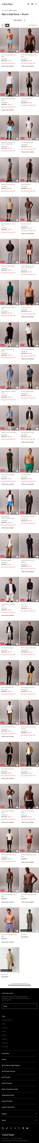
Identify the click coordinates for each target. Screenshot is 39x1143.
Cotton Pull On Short (26, 98)
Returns (4, 1035)
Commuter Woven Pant (7, 687)
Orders (4, 1031)
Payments (5, 1043)
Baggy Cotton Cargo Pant (8, 184)
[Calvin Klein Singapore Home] (7, 4)
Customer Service (7, 1020)
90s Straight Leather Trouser (28, 647)
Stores (4, 1059)
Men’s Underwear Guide (10, 1089)
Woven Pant (24, 604)
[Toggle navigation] (36, 3)
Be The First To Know (8, 1071)
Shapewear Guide (8, 1095)
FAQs (3, 1024)
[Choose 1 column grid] (3, 25)
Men (6, 10)
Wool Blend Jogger (6, 560)
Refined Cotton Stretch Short (8, 854)
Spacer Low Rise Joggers (8, 266)
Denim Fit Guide (7, 1101)
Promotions (5, 1053)
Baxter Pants (4, 974)
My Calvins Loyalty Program (11, 1065)
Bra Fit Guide (6, 1077)
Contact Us (5, 1027)
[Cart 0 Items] (32, 4)
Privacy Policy (5, 1138)
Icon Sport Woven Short (27, 142)
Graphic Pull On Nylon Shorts (9, 432)
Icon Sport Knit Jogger (7, 647)
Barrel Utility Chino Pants (27, 516)
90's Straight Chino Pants (28, 687)
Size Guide (5, 1046)
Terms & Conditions (17, 1138)
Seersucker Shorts (26, 184)
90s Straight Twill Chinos (27, 432)
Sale (3, 10)
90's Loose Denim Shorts (27, 391)
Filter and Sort (18, 20)
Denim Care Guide (8, 1107)
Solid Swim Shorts (26, 224)
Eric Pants (23, 934)
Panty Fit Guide (7, 1083)
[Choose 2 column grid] (7, 25)
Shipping (4, 1039)
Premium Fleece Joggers (27, 349)
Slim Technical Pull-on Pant (8, 727)
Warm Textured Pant (26, 769)
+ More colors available (7, 66)
